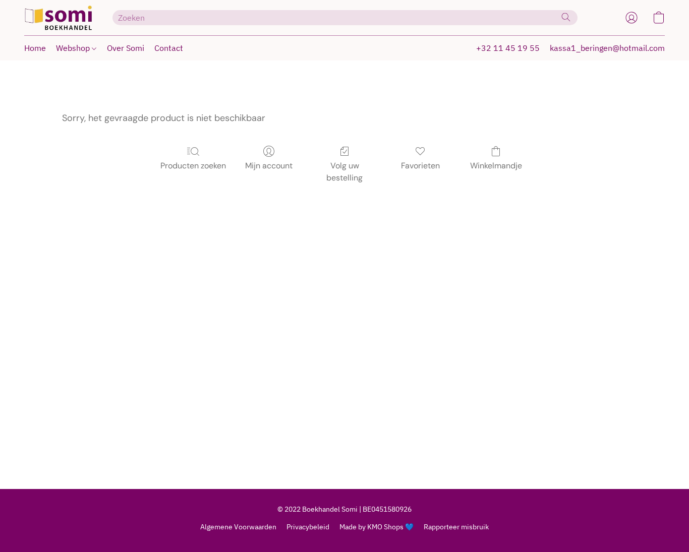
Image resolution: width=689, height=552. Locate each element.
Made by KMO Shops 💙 (376, 526)
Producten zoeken (193, 165)
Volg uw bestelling (344, 171)
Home (35, 48)
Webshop (74, 48)
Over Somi (125, 48)
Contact (168, 48)
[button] (58, 17)
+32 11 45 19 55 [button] (508, 48)
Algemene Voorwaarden (238, 526)
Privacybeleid (307, 526)
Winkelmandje (496, 165)
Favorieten (420, 165)
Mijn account (269, 165)
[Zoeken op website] (565, 17)
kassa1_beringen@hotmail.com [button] (607, 48)
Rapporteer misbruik (456, 526)
